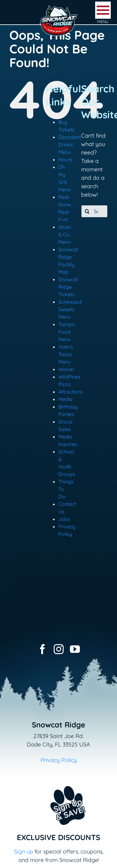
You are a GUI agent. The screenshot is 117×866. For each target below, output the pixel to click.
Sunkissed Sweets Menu (69, 309)
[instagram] (59, 649)
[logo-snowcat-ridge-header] (58, 7)
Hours (65, 159)
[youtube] (75, 649)
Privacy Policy (59, 760)
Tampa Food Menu (66, 331)
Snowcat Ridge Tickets (68, 286)
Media (65, 399)
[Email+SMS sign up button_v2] (58, 781)
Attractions (70, 392)
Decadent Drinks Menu (69, 144)
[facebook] (42, 649)
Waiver (66, 369)
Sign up (23, 851)
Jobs (64, 519)
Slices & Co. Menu (64, 234)
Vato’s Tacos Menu (65, 354)
